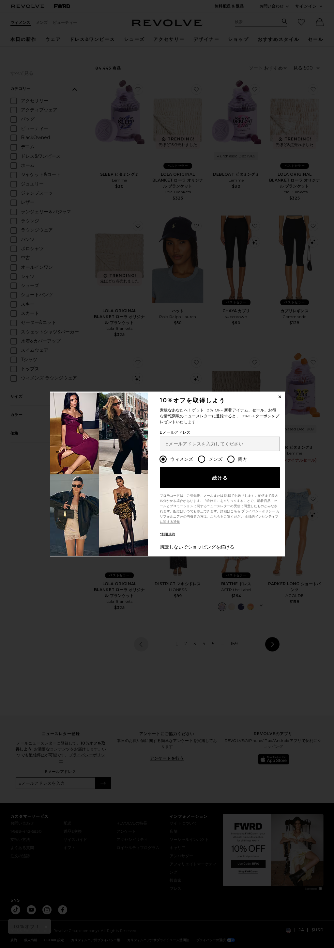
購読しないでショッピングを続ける (197, 547)
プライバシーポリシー (258, 511)
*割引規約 (167, 534)
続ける (220, 478)
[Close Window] (280, 397)
